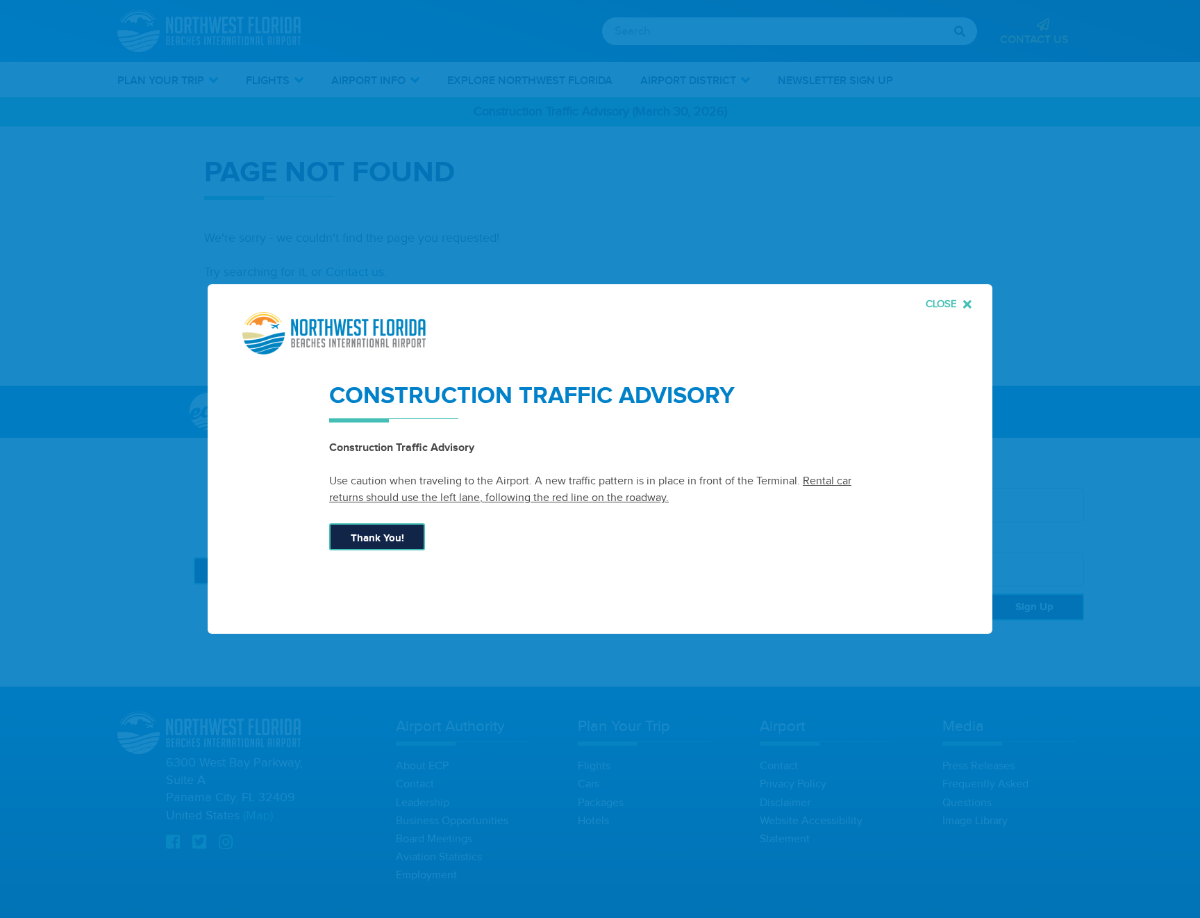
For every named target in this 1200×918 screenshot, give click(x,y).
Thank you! (377, 538)
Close (943, 304)
